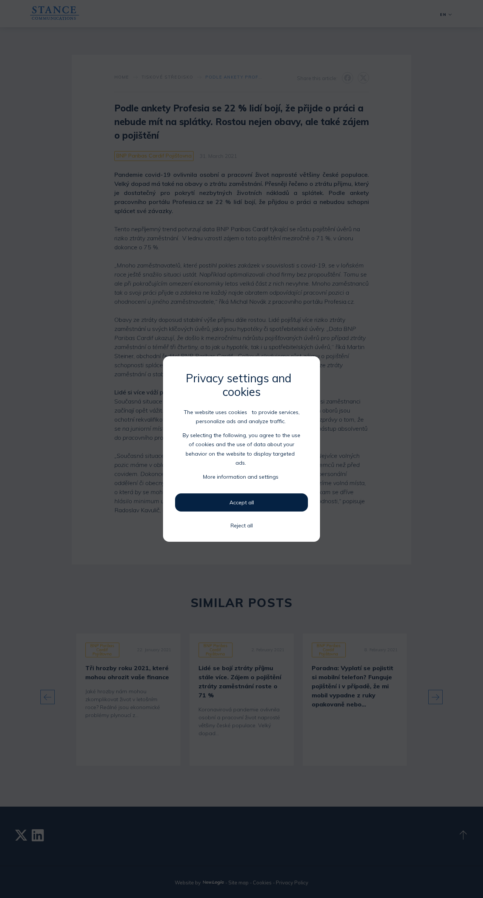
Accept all (241, 502)
